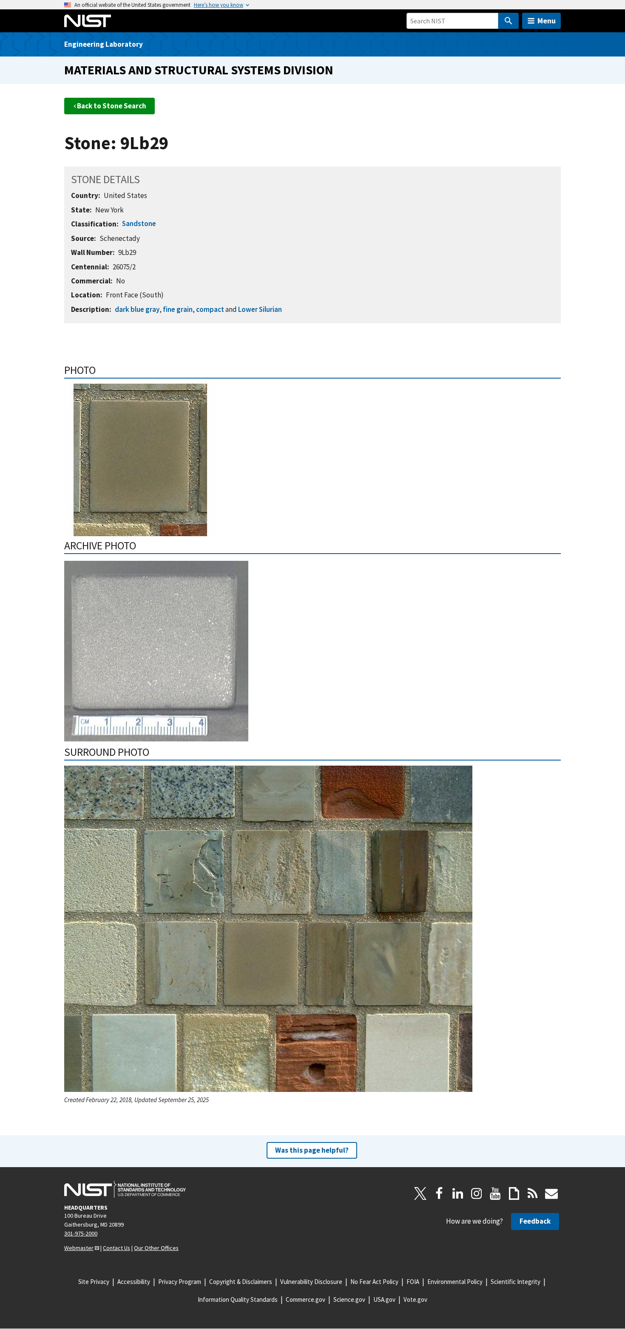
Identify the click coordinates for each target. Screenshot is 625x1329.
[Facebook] (439, 1193)
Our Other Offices (156, 1248)
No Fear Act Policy (374, 1282)
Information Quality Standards (238, 1299)
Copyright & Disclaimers (240, 1282)
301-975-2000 (80, 1233)
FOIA (412, 1282)
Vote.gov (415, 1299)
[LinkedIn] (458, 1193)
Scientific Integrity (515, 1282)
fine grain (178, 309)
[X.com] (420, 1193)
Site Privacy (93, 1282)
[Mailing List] (551, 1193)
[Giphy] (514, 1193)
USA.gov (384, 1299)
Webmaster (79, 1248)
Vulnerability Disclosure (311, 1282)
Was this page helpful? (312, 1150)
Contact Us (116, 1248)
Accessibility (133, 1282)
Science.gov (349, 1299)
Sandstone (139, 223)
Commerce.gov (305, 1299)
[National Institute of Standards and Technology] (125, 1189)
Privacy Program (179, 1282)
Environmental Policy (455, 1282)
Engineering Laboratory (103, 44)
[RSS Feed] (532, 1193)
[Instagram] (476, 1193)
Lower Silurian (260, 309)
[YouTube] (495, 1193)
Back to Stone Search (111, 105)
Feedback (535, 1221)
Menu (546, 20)
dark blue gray (137, 309)
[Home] (87, 21)
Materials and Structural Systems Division (198, 70)
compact (210, 309)
